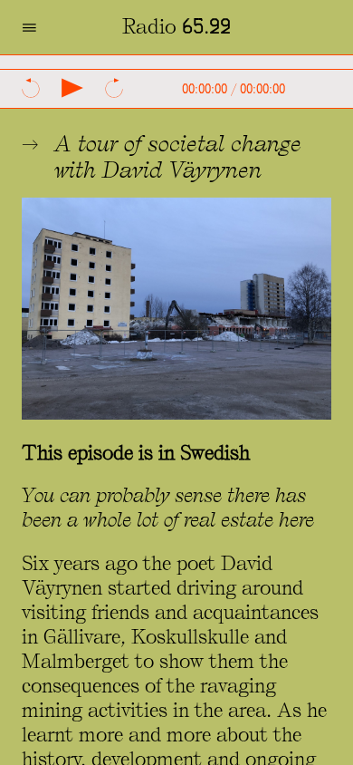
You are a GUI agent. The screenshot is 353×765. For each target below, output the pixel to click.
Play (72, 88)
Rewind (30, 88)
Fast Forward (114, 88)
